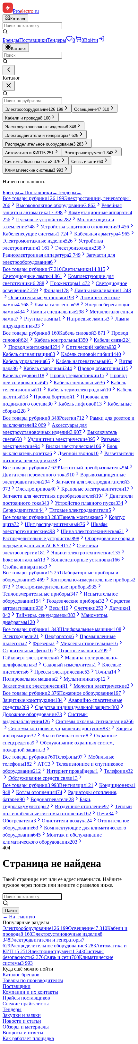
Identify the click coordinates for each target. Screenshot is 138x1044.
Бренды (11, 40)
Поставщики (33, 40)
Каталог (18, 48)
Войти (91, 40)
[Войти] (101, 40)
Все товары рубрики (33, 198)
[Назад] (9, 70)
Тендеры (56, 40)
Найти (11, 910)
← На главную (19, 916)
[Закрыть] (9, 86)
